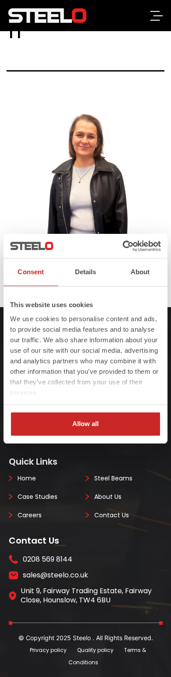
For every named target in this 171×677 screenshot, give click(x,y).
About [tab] (140, 272)
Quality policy (95, 650)
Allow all (85, 423)
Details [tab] (85, 272)
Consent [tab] (31, 272)
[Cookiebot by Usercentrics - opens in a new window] (123, 246)
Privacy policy (48, 650)
